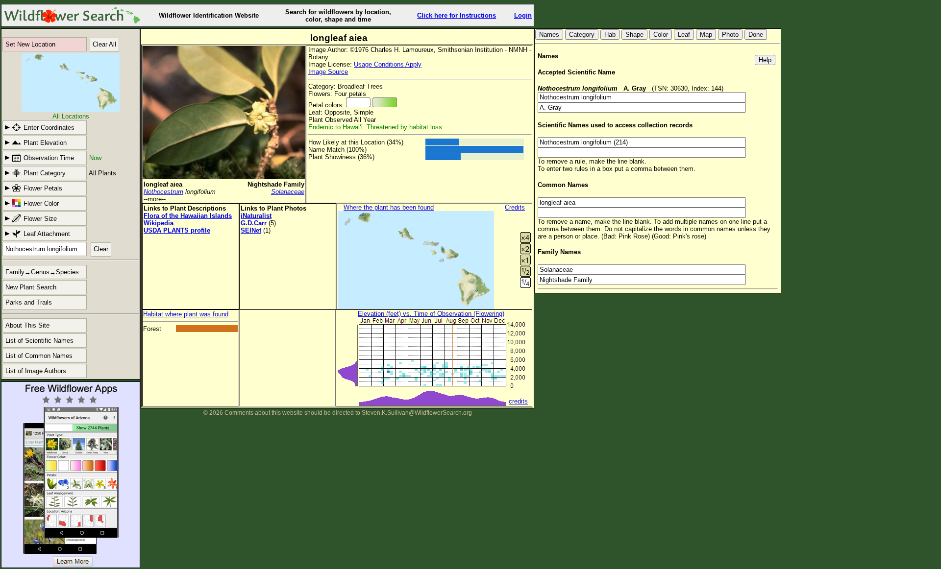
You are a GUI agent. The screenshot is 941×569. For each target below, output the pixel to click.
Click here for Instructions (456, 15)
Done (755, 34)
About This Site (27, 325)
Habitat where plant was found (185, 314)
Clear (101, 249)
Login (523, 15)
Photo (730, 34)
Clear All (104, 44)
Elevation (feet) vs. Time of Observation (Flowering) (431, 313)
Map (706, 34)
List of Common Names (39, 355)
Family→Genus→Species (42, 272)
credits (518, 401)
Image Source (328, 71)
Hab (610, 34)
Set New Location (30, 44)
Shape (634, 34)
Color (660, 34)
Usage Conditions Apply (387, 64)
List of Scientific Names (39, 340)
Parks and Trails (28, 302)
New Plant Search (30, 287)
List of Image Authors (35, 371)
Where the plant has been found (389, 207)
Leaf (684, 34)
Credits (515, 207)
